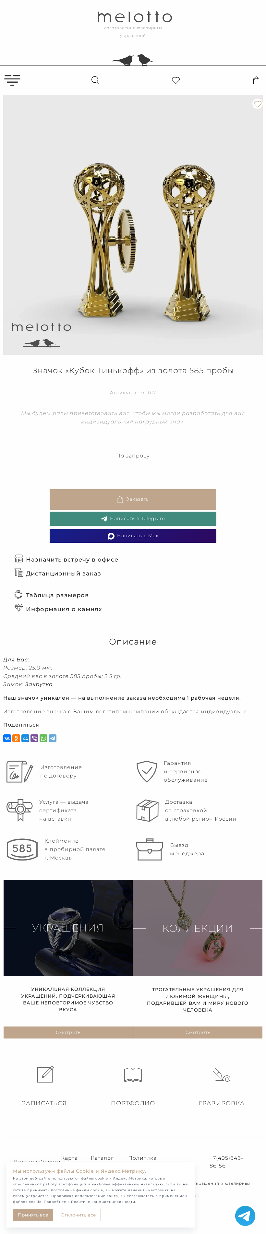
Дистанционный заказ (63, 573)
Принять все (33, 1215)
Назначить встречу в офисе (72, 559)
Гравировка (222, 1103)
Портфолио (133, 1103)
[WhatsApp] (43, 738)
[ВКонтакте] (7, 738)
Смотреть (68, 1032)
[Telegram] (52, 738)
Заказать (137, 499)
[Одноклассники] (16, 738)
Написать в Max (137, 536)
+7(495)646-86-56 (226, 1162)
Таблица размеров (57, 595)
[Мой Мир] (25, 738)
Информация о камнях (64, 609)
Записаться (44, 1103)
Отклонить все (78, 1215)
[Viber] (34, 738)
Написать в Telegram (137, 518)
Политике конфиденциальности (103, 1202)
